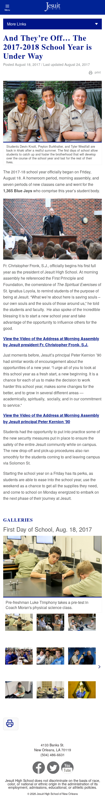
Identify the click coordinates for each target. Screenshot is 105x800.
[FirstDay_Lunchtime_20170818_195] (50, 663)
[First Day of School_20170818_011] (50, 697)
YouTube (67, 768)
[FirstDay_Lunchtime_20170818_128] (82, 629)
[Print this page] (10, 725)
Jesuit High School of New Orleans (52, 7)
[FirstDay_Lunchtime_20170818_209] (82, 663)
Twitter (52, 768)
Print (97, 72)
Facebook (38, 768)
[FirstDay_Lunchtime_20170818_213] (19, 697)
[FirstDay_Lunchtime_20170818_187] (19, 663)
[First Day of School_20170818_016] (82, 697)
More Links (16, 24)
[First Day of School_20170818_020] (19, 629)
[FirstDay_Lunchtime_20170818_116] (50, 629)
